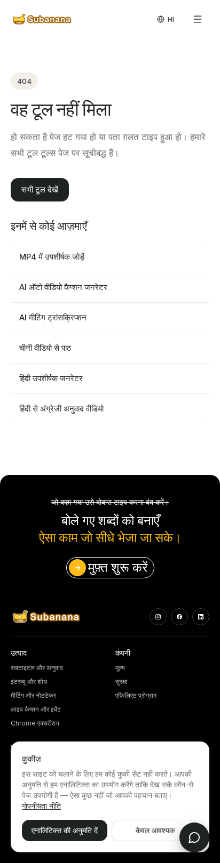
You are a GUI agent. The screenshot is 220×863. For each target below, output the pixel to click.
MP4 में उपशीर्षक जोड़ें (51, 257)
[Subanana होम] (42, 19)
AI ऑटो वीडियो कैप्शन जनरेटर (63, 287)
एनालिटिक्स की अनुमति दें (65, 830)
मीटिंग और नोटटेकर (33, 695)
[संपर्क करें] (194, 837)
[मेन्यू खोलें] (197, 19)
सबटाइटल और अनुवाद (37, 668)
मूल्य (120, 668)
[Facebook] (179, 616)
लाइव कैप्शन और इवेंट (36, 709)
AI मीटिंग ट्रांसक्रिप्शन (53, 317)
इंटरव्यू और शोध (29, 681)
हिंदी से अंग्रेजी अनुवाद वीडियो (61, 409)
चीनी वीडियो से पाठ (45, 348)
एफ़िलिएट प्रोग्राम (135, 695)
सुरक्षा (121, 681)
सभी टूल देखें (39, 189)
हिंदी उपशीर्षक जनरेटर (51, 378)
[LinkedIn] (200, 616)
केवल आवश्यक (155, 830)
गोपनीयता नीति (41, 805)
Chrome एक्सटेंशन (35, 723)
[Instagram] (158, 616)
